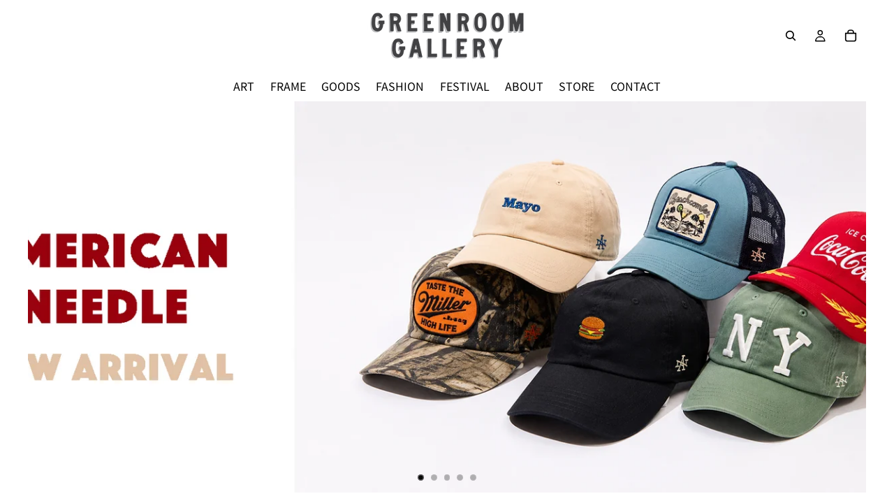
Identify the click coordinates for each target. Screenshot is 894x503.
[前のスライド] (50, 297)
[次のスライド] (843, 297)
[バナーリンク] (447, 297)
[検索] (790, 35)
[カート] (850, 35)
